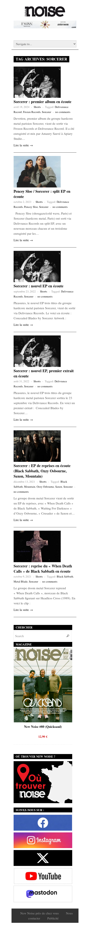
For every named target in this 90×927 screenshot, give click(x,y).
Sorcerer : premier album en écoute (42, 101)
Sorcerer (46, 112)
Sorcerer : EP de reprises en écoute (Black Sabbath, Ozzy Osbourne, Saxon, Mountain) (42, 471)
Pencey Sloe (31, 207)
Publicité (53, 918)
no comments (62, 112)
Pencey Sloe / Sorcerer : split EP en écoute (42, 194)
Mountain (29, 486)
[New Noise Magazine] (45, 15)
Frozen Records (32, 112)
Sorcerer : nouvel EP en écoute (38, 286)
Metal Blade (21, 581)
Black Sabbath (65, 576)
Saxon (58, 486)
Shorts (37, 107)
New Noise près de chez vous (39, 913)
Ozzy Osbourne (45, 486)
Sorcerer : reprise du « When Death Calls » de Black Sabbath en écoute (43, 568)
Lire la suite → (23, 145)
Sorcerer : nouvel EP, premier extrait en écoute (44, 373)
